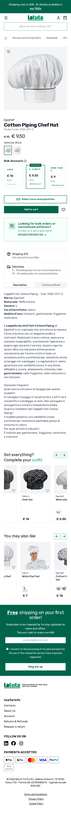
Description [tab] (20, 285)
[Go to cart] (65, 18)
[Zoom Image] (9, 52)
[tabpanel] (35, 365)
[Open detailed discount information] (25, 161)
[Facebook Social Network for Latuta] (13, 743)
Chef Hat (27, 499)
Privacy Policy (36, 799)
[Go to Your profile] (58, 18)
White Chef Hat (31, 576)
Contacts (10, 705)
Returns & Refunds (16, 721)
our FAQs (35, 8)
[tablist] (35, 285)
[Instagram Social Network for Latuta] (21, 743)
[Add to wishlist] (63, 209)
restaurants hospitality (27, 38)
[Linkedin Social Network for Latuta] (6, 743)
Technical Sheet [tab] (51, 285)
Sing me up (35, 666)
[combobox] (35, 26)
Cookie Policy (36, 803)
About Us (9, 710)
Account (9, 716)
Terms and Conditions (35, 794)
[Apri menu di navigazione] (6, 18)
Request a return (14, 726)
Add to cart (31, 209)
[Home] (5, 38)
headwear (52, 38)
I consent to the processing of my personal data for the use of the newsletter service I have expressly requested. (37, 653)
